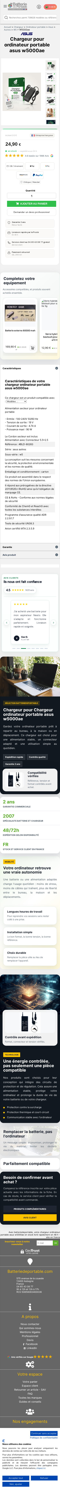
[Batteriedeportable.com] (17, 9)
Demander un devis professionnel (31, 212)
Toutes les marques (30, 1397)
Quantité (30, 190)
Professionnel (30, 1336)
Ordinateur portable (36, 27)
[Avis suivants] (53, 622)
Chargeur (18, 27)
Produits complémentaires (30, 1209)
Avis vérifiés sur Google (22, 1357)
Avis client (30, 1217)
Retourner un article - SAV (30, 1389)
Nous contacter (30, 1324)
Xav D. (24, 637)
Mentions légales (30, 1332)
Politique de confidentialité (44, 1437)
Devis (30, 1340)
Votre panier (30, 1381)
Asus (50, 27)
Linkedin (31, 1348)
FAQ (30, 1393)
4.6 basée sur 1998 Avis (37, 155)
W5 (15, 29)
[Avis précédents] (6, 622)
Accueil (7, 27)
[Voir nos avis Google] (18, 590)
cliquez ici (40, 1468)
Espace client (30, 1385)
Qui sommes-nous (30, 1328)
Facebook (31, 1344)
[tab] (14, 648)
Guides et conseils (30, 1401)
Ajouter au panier (33, 203)
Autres (7, 29)
